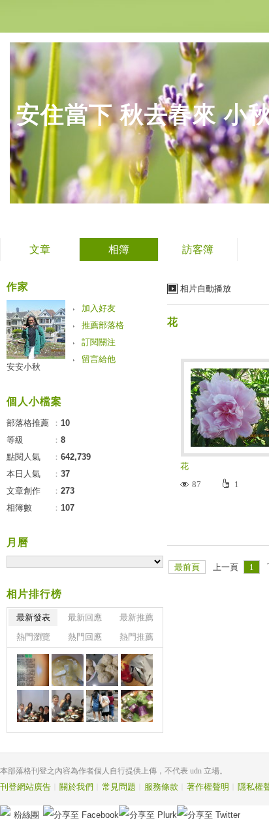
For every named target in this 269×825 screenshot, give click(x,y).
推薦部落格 (103, 325)
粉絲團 (26, 815)
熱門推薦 (136, 637)
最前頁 (187, 567)
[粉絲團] (5, 810)
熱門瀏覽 (33, 637)
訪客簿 (198, 249)
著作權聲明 (208, 787)
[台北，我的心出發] (68, 670)
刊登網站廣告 (25, 787)
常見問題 (119, 787)
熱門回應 (85, 637)
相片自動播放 (205, 288)
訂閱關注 (99, 342)
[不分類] (33, 670)
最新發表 (33, 617)
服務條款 (161, 787)
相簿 (118, 249)
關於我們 (76, 787)
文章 (39, 249)
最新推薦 (136, 617)
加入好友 (99, 308)
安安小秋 (23, 367)
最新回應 (85, 617)
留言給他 (99, 359)
